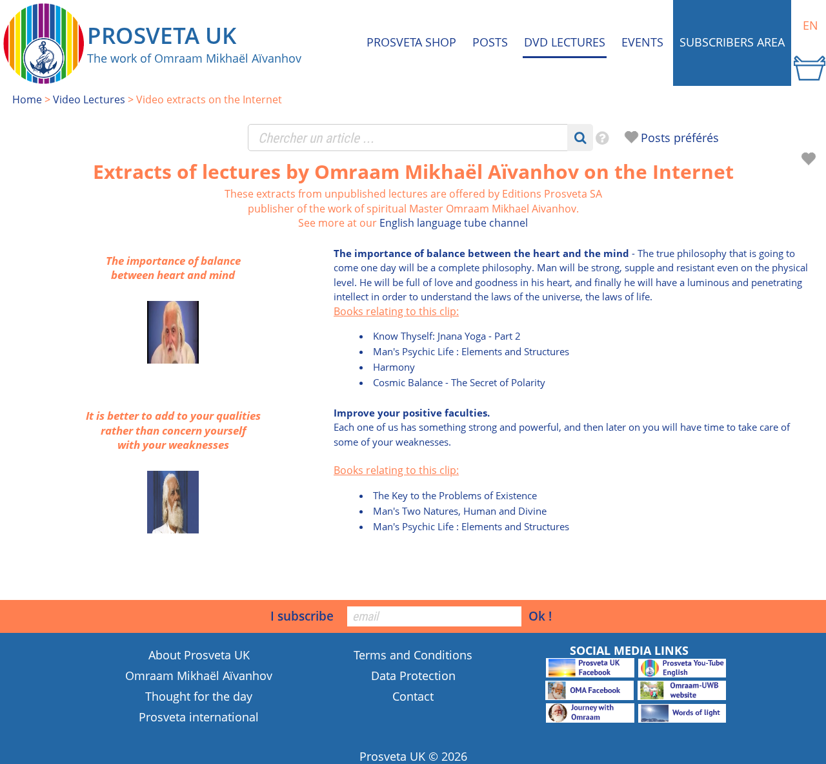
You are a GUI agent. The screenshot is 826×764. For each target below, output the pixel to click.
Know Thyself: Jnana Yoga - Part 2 (447, 335)
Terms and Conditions (413, 655)
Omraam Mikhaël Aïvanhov (198, 675)
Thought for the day (198, 696)
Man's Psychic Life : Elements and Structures (471, 351)
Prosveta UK (392, 756)
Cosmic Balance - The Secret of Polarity (459, 382)
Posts (490, 42)
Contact (413, 696)
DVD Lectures (564, 42)
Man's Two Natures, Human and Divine (460, 510)
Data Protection (413, 675)
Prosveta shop (411, 42)
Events (642, 42)
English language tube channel (453, 223)
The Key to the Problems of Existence (455, 495)
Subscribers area (732, 42)
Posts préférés (680, 137)
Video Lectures (89, 99)
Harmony (394, 366)
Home (27, 99)
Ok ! (540, 616)
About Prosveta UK (199, 655)
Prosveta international (199, 717)
